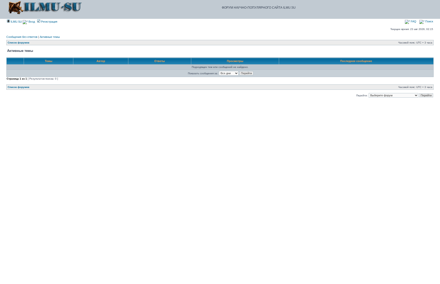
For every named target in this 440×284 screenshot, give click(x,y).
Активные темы (50, 36)
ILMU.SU (16, 21)
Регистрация (48, 21)
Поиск (428, 21)
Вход (31, 21)
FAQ (413, 21)
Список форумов (18, 42)
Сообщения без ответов (21, 36)
